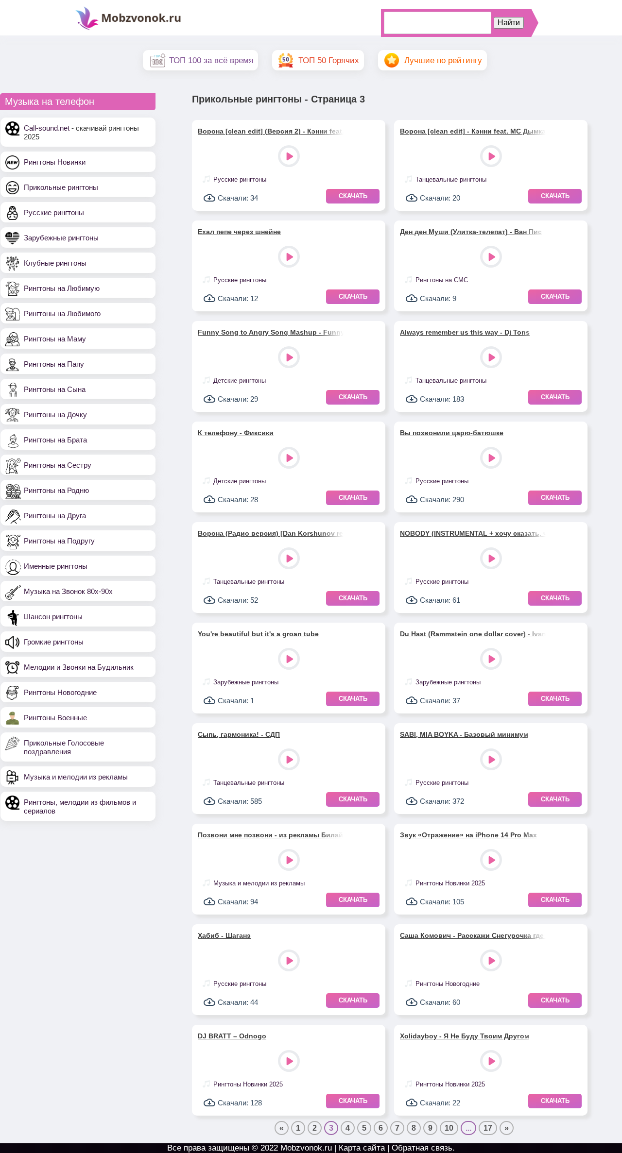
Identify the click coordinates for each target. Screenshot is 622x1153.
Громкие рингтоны (54, 642)
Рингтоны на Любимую (62, 288)
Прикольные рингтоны (61, 187)
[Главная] (128, 29)
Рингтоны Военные (55, 717)
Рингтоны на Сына (55, 389)
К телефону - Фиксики (236, 433)
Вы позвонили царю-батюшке (451, 433)
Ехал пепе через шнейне (239, 232)
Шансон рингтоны (53, 616)
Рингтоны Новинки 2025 (450, 883)
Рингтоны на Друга (55, 515)
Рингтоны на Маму (55, 339)
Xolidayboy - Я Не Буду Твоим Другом (464, 1036)
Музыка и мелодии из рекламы (76, 777)
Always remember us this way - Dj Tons (465, 332)
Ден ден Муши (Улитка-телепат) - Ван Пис (471, 232)
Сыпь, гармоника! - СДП (239, 734)
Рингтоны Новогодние (60, 692)
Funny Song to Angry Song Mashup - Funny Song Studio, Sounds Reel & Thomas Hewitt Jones (271, 332)
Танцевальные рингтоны (450, 179)
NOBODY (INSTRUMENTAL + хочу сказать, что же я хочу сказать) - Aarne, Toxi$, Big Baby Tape (473, 533)
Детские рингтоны (239, 380)
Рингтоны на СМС (441, 280)
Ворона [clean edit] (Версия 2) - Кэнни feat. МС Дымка (271, 131)
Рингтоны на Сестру (57, 465)
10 (449, 1128)
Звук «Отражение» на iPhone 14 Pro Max (468, 835)
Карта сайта (362, 1148)
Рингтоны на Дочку (55, 414)
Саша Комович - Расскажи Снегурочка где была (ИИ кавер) (473, 935)
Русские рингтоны (54, 212)
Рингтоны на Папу (54, 364)
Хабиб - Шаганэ (224, 935)
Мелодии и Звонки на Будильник (79, 667)
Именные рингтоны (55, 566)
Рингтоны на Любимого (62, 313)
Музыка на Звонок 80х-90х (68, 591)
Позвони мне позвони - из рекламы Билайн (271, 835)
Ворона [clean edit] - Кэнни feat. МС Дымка (473, 131)
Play (289, 157)
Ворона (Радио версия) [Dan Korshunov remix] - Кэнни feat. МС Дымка (271, 533)
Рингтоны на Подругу (59, 541)
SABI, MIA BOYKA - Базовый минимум (464, 734)
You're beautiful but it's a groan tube (258, 634)
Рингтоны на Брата (55, 440)
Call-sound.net (46, 128)
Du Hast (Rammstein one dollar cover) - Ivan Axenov (473, 634)
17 (488, 1128)
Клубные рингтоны (55, 263)
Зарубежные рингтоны (61, 238)
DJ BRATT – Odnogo (232, 1036)
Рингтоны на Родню (56, 490)
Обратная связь (422, 1148)
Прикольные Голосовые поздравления (64, 747)
